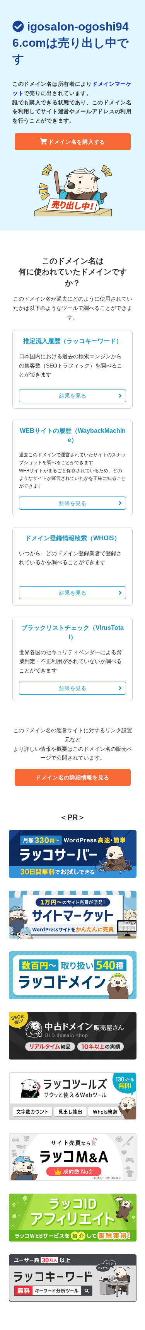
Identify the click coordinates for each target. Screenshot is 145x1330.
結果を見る (72, 396)
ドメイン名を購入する (76, 142)
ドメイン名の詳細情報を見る (72, 777)
